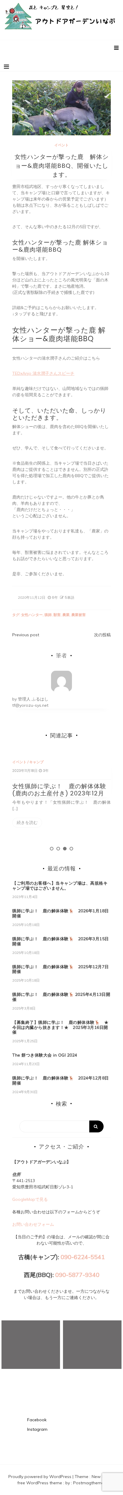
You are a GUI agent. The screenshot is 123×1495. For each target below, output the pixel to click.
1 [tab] (51, 848)
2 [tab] (58, 848)
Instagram (37, 1429)
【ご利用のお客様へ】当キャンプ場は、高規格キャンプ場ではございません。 (59, 885)
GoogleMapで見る (30, 1199)
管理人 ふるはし (33, 699)
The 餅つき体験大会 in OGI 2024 (44, 1055)
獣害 (57, 614)
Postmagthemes (89, 1482)
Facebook (37, 1419)
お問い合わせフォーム (33, 1224)
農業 (66, 614)
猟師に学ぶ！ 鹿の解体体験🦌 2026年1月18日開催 (60, 913)
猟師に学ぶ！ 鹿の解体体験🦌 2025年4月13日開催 (61, 997)
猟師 (48, 614)
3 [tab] (65, 848)
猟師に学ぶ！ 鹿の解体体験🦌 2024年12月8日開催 (60, 1080)
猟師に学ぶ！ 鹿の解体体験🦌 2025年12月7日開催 (60, 969)
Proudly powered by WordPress (40, 1476)
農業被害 (78, 614)
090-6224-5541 (83, 1257)
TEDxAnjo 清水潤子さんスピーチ (43, 373)
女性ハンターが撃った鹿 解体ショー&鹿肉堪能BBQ (59, 334)
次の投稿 (102, 634)
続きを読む (35, 830)
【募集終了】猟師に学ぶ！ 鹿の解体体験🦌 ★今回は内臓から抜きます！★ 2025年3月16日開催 (60, 1027)
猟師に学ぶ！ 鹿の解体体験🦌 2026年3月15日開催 (60, 941)
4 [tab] (71, 848)
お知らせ (44, 762)
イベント (61, 145)
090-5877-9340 (77, 1274)
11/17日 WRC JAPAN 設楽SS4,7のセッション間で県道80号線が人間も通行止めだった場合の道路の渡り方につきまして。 (69, 797)
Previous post (25, 634)
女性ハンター (32, 614)
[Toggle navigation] (6, 66)
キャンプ (61, 762)
